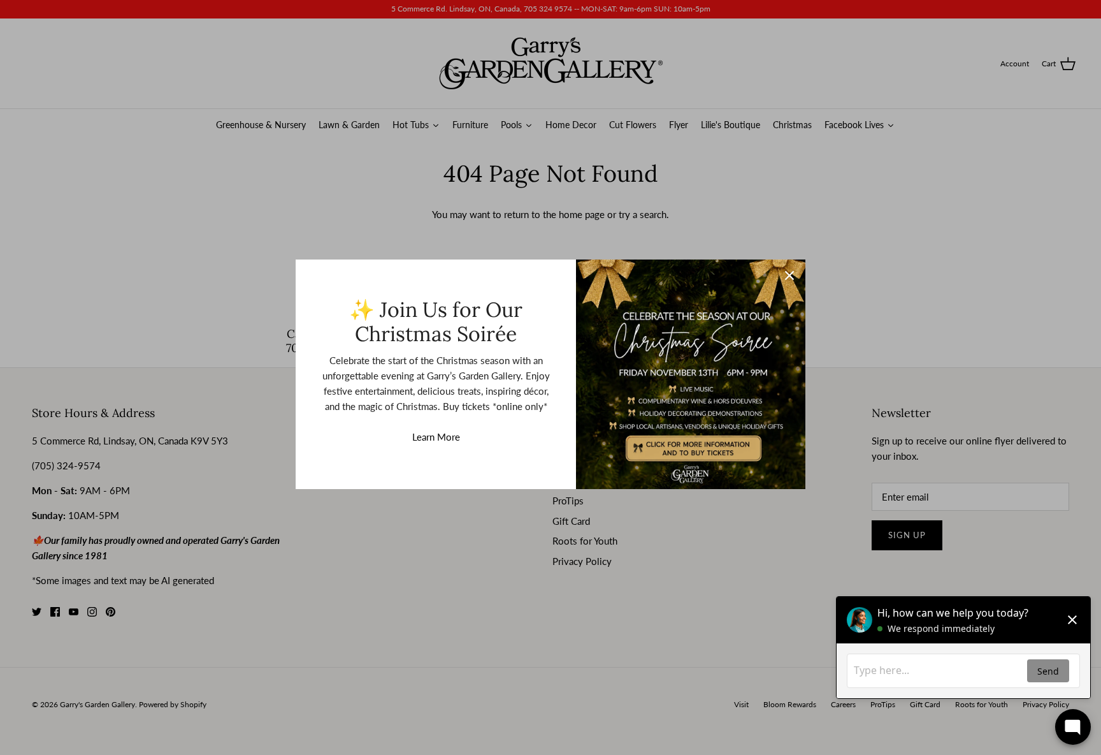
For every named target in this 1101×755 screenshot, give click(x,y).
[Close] (789, 275)
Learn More (436, 437)
